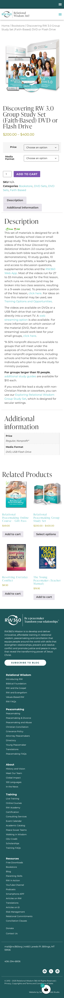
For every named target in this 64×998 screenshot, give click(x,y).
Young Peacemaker (16, 744)
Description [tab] (15, 200)
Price (13, 147)
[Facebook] (45, 971)
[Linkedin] (57, 971)
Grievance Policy (14, 731)
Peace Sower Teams (16, 830)
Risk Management (15, 911)
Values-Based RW (15, 697)
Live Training (12, 798)
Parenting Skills (14, 876)
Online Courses (14, 803)
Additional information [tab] (22, 207)
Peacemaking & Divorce (18, 718)
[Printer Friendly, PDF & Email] (12, 229)
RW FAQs (11, 701)
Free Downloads (14, 862)
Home (5, 25)
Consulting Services (16, 816)
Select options (46, 534)
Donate (10, 928)
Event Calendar (14, 821)
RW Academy (13, 807)
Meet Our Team (14, 773)
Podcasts (10, 889)
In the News (12, 786)
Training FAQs (13, 848)
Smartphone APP (15, 894)
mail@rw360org (13, 946)
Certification (12, 812)
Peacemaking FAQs (16, 753)
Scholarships (12, 843)
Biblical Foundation (16, 683)
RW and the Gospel (16, 688)
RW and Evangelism (16, 692)
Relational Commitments (19, 916)
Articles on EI (13, 907)
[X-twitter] (51, 971)
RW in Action (13, 880)
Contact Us (12, 933)
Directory (11, 740)
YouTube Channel (15, 885)
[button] (60, 4)
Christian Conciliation (17, 727)
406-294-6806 (12, 961)
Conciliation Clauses (16, 920)
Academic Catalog (15, 825)
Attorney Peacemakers (18, 736)
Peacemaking (13, 713)
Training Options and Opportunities (28, 301)
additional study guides (20, 376)
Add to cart (27, 174)
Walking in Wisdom (16, 834)
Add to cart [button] (13, 534)
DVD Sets (40, 186)
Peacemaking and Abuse (19, 722)
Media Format (9, 157)
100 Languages (13, 782)
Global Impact (13, 777)
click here (35, 293)
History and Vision (15, 768)
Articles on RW (14, 898)
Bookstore (18, 25)
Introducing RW (14, 679)
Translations (12, 749)
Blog (8, 871)
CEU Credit (11, 839)
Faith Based (18, 190)
